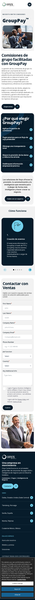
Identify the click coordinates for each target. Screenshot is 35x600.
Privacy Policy (22, 399)
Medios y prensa (8, 545)
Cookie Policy (21, 579)
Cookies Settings (17, 583)
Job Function (7, 352)
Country (6, 361)
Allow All (17, 595)
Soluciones (6, 549)
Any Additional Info (10, 371)
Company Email (9, 332)
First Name (7, 304)
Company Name (9, 323)
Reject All (17, 589)
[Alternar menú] (30, 4)
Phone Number (8, 342)
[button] (5, 269)
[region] (17, 577)
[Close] (32, 559)
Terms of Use (17, 402)
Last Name (7, 313)
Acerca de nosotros (9, 540)
